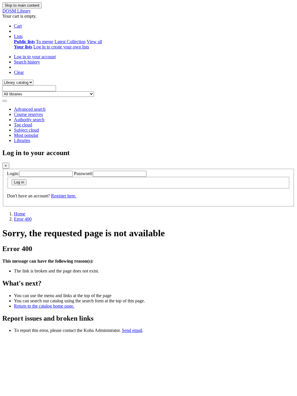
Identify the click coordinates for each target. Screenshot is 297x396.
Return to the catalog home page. (44, 306)
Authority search (29, 119)
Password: (83, 173)
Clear (19, 72)
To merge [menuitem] (44, 41)
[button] (18, 25)
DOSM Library (16, 10)
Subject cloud (26, 130)
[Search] (4, 101)
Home (19, 213)
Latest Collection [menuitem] (70, 41)
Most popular (26, 135)
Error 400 (23, 219)
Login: (13, 173)
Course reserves (28, 114)
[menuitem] (24, 41)
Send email (132, 330)
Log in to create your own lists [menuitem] (61, 46)
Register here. (63, 195)
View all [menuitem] (94, 41)
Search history (27, 61)
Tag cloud (23, 124)
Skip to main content (22, 5)
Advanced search (30, 109)
